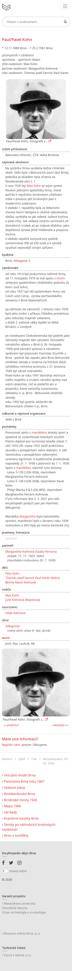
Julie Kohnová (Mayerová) (22, 600)
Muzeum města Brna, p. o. (22, 933)
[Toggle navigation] (65, 6)
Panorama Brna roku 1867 (23, 781)
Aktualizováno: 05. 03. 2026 (55, 761)
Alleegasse (21, 261)
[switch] (5, 870)
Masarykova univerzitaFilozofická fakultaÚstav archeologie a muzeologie (24, 907)
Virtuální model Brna (19, 775)
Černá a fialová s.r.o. (17, 955)
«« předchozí (11, 725)
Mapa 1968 (12, 806)
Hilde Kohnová (15, 613)
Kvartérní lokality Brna (21, 818)
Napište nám (11, 745)
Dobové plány (14, 787)
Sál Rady (10, 812)
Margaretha (27, 516)
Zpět (21, 759)
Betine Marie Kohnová (20, 582)
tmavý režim (18, 871)
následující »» (60, 725)
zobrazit (11, 538)
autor (6, 638)
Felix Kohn (12, 573)
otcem (60, 278)
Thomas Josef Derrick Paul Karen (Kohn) (32, 578)
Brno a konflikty (15, 835)
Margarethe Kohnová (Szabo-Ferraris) (31, 551)
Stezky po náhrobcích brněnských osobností (28, 827)
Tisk (34, 759)
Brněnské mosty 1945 (20, 800)
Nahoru (7, 759)
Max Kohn (34, 186)
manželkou (39, 432)
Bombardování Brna (19, 794)
